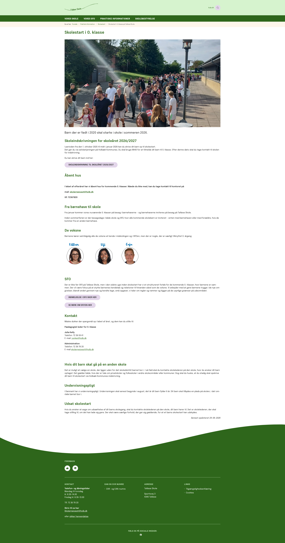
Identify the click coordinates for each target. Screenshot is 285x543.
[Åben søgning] (217, 7)
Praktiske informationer (115, 18)
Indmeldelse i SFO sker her (82, 297)
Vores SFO (89, 18)
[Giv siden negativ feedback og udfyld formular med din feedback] (75, 468)
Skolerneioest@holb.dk (76, 511)
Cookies (190, 493)
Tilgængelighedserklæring (198, 489)
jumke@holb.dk (79, 338)
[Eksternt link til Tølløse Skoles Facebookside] (143, 535)
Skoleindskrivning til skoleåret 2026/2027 (91, 165)
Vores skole (71, 18)
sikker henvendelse (78, 517)
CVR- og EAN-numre (116, 489)
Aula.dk (211, 7)
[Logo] (136, 8)
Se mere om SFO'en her (80, 305)
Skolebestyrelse (145, 18)
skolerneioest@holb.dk (82, 192)
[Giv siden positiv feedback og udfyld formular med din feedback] (67, 468)
